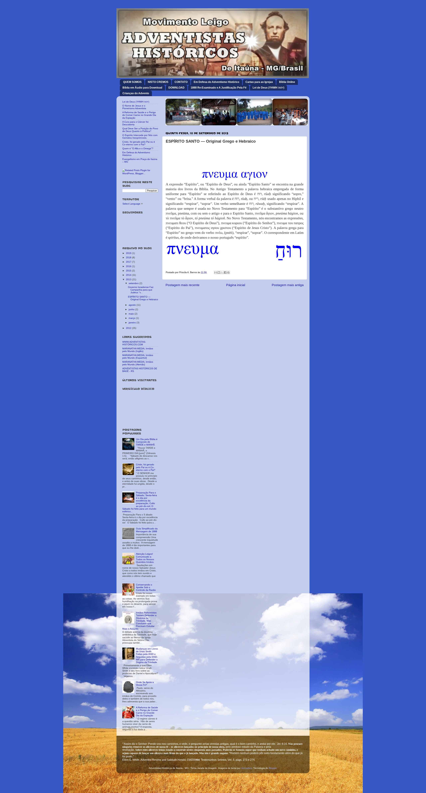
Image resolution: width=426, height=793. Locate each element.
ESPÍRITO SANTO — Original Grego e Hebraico (143, 298)
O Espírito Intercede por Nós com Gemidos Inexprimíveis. (140, 136)
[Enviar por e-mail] (215, 272)
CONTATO (181, 82)
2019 (129, 253)
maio (131, 314)
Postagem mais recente (183, 285)
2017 (129, 262)
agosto (132, 305)
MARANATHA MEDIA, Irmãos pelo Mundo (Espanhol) (137, 356)
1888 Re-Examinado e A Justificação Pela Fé (218, 87)
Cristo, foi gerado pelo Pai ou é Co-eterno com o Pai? (138, 143)
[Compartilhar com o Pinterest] (228, 272)
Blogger (273, 768)
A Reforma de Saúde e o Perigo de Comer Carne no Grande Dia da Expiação (139, 115)
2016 (129, 266)
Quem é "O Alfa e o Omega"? (137, 148)
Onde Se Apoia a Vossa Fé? (145, 683)
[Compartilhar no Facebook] (225, 272)
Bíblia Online (287, 82)
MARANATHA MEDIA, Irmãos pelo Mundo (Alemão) (137, 363)
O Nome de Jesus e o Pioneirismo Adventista (134, 107)
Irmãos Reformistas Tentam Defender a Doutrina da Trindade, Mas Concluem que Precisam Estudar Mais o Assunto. (139, 620)
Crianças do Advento (135, 93)
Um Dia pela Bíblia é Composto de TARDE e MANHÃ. (146, 442)
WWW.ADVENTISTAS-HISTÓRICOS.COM (134, 343)
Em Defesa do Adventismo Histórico (216, 82)
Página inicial (235, 285)
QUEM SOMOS (132, 82)
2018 (129, 257)
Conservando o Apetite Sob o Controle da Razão (146, 587)
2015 (129, 270)
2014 (129, 275)
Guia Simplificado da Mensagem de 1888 (147, 530)
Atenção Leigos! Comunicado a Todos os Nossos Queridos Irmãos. (145, 558)
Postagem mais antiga (288, 285)
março (132, 318)
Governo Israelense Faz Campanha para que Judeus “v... (140, 290)
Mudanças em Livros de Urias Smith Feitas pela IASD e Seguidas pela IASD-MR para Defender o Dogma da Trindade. (147, 656)
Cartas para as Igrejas (259, 82)
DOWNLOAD (176, 87)
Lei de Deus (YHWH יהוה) (268, 87)
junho (132, 309)
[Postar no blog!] (218, 272)
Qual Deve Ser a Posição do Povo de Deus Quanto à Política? (140, 129)
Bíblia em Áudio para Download (142, 87)
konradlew (246, 768)
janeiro (132, 322)
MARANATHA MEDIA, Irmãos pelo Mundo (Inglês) (137, 349)
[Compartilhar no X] (222, 272)
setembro (134, 283)
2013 (129, 279)
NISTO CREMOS (158, 82)
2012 (129, 328)
